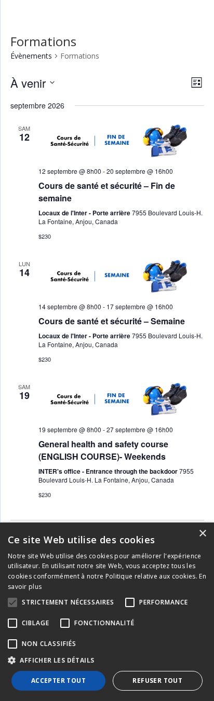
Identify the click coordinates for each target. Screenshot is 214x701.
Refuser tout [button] (157, 680)
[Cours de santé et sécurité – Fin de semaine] (121, 140)
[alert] (107, 612)
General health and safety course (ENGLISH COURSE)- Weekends (103, 450)
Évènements (31, 56)
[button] (107, 660)
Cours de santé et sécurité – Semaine (111, 321)
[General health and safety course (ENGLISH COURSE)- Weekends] (121, 398)
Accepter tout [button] (58, 680)
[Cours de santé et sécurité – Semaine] (121, 275)
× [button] (202, 534)
